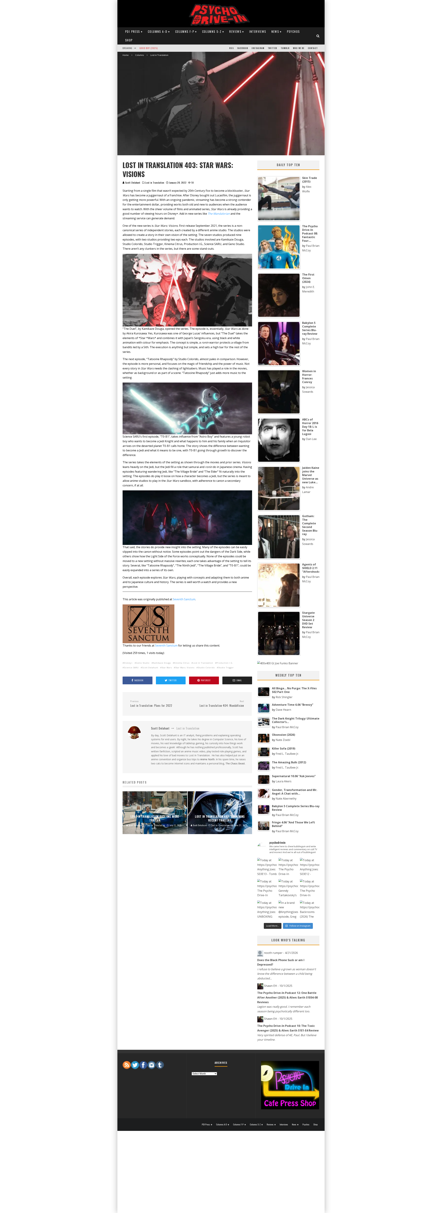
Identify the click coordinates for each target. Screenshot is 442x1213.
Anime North (207, 759)
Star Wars (167, 667)
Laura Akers (283, 781)
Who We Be (298, 48)
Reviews (235, 32)
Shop (129, 40)
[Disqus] (187, 894)
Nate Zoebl (283, 740)
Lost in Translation (154, 182)
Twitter (272, 48)
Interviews (257, 32)
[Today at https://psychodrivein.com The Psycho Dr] (267, 889)
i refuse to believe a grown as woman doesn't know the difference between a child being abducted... (286, 973)
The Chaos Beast (235, 763)
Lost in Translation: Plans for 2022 (151, 704)
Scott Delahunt (132, 182)
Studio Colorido (206, 667)
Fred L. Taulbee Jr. (287, 754)
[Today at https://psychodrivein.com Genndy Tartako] (288, 889)
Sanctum (189, 599)
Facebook (242, 48)
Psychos (293, 32)
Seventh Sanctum (166, 645)
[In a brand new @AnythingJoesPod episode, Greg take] (288, 910)
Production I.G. (225, 663)
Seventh (178, 599)
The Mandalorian (219, 214)
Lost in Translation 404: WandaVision (222, 704)
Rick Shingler (284, 697)
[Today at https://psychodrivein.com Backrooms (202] (309, 910)
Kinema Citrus (181, 663)
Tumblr (285, 48)
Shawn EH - (278, 986)
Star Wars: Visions (184, 667)
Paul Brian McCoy (287, 727)
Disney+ (128, 663)
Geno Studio (143, 663)
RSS (231, 48)
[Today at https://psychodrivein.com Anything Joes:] (267, 867)
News (275, 32)
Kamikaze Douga (162, 663)
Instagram (258, 48)
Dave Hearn (283, 710)
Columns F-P (184, 32)
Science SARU (131, 667)
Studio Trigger (226, 667)
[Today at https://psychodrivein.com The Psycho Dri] (288, 867)
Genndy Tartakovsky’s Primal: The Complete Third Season (172, 48)
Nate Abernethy (286, 798)
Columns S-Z (212, 32)
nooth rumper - (281, 953)
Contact (313, 48)
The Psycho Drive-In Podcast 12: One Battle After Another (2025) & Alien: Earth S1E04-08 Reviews (287, 997)
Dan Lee (311, 439)
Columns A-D (157, 32)
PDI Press (132, 32)
